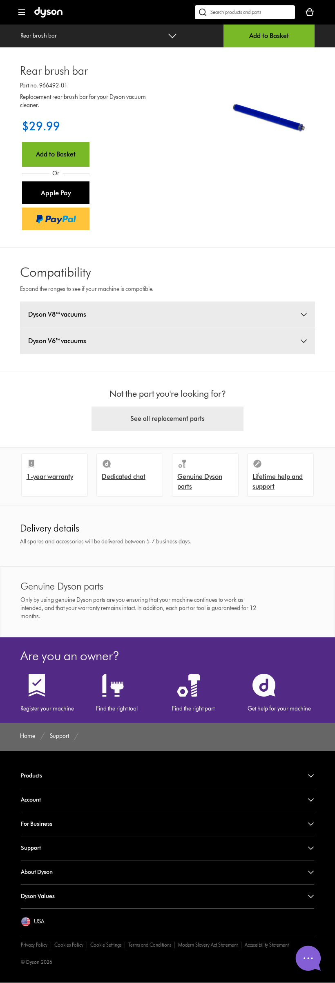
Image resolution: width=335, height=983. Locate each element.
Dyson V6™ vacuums (57, 341)
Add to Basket (269, 36)
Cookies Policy (68, 945)
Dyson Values (38, 896)
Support (31, 847)
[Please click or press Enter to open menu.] (21, 12)
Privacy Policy (34, 945)
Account (31, 799)
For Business (36, 823)
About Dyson (37, 872)
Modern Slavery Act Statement (208, 945)
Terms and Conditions (149, 945)
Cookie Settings (105, 945)
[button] (55, 192)
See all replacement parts (167, 418)
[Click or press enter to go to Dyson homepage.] (48, 15)
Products (31, 775)
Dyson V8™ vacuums (57, 314)
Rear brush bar (38, 35)
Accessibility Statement (267, 945)
